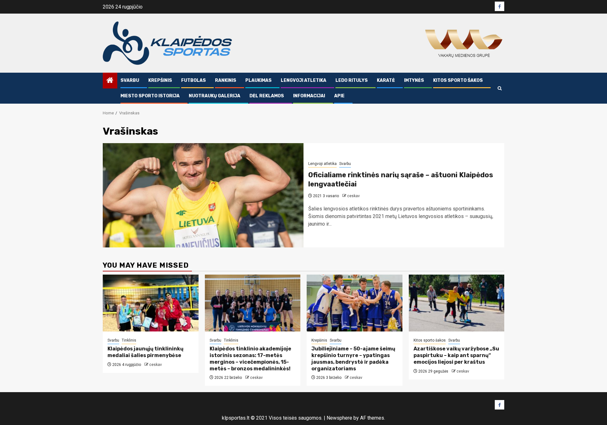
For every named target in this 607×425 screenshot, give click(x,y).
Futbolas (193, 80)
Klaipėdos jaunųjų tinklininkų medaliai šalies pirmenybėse (145, 352)
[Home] (110, 80)
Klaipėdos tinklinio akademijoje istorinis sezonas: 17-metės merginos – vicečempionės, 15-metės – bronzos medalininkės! (250, 358)
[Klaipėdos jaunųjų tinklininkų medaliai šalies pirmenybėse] (151, 303)
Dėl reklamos (266, 96)
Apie (339, 96)
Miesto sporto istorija (150, 96)
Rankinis (225, 80)
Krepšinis (160, 80)
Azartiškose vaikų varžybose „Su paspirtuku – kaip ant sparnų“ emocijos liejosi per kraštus (456, 355)
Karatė (386, 80)
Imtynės (414, 80)
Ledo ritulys (351, 80)
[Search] (500, 88)
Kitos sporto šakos (458, 80)
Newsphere (339, 418)
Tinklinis (129, 340)
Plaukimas (258, 80)
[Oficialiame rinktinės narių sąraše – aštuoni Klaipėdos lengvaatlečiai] (203, 195)
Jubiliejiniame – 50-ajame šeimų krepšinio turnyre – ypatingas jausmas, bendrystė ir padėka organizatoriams (353, 358)
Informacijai (309, 96)
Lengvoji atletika (303, 80)
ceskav (353, 196)
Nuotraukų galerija (214, 96)
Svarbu (129, 80)
